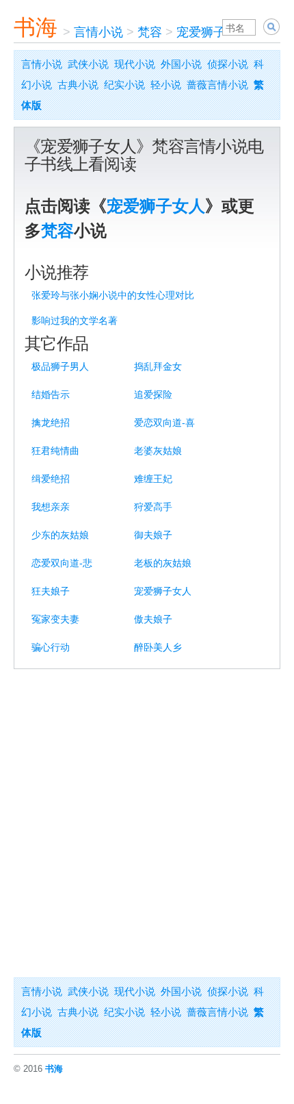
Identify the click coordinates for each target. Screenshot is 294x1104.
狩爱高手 (153, 506)
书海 (35, 27)
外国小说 (181, 64)
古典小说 (77, 84)
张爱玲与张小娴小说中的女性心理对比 (112, 295)
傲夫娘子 (153, 619)
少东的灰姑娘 (60, 534)
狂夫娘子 (50, 591)
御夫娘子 (153, 534)
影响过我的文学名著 (74, 320)
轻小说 (165, 84)
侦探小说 (227, 64)
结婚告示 (50, 394)
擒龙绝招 (50, 422)
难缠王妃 (153, 478)
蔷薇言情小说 (217, 84)
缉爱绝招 (50, 478)
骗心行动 (50, 647)
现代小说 (134, 64)
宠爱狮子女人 (213, 32)
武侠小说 (88, 64)
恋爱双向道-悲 (61, 562)
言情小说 (98, 32)
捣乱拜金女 (158, 366)
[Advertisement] (147, 823)
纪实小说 (124, 84)
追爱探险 (153, 394)
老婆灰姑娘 (158, 450)
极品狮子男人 (60, 366)
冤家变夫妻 (55, 619)
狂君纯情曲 (55, 450)
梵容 (149, 32)
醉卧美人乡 (158, 647)
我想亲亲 (50, 506)
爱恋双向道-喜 (164, 422)
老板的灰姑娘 (162, 562)
